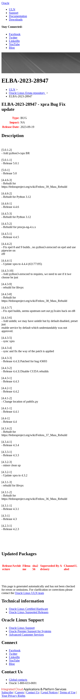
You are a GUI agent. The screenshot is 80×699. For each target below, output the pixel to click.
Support (13, 12)
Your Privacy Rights (13, 695)
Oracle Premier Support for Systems (30, 631)
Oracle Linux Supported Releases (28, 612)
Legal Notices (49, 692)
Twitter (13, 37)
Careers (19, 692)
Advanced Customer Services (26, 634)
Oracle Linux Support (22, 627)
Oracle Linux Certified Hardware (28, 608)
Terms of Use (68, 692)
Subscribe (7, 692)
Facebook (14, 34)
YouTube (14, 44)
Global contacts (18, 679)
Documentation (18, 16)
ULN (12, 9)
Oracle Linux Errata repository (27, 93)
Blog (12, 47)
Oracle (5, 3)
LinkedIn (14, 41)
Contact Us (32, 692)
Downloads (16, 19)
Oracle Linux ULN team (29, 593)
